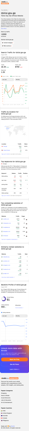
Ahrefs (13, 426)
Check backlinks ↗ (19, 307)
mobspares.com (7, 223)
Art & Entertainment (6, 402)
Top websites (4, 10)
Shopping (3, 393)
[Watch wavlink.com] (26, 220)
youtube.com (6, 261)
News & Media (5, 395)
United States (6, 150)
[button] (5, 330)
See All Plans (14, 364)
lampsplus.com (6, 231)
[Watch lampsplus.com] (26, 232)
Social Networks (5, 398)
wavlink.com (6, 219)
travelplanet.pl (6, 227)
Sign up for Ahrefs (5, 154)
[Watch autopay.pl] (26, 236)
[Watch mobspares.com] (26, 224)
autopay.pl (5, 235)
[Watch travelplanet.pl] (26, 228)
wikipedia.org (6, 256)
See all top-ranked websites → (8, 277)
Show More (3, 28)
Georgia (5, 146)
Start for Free (14, 359)
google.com (6, 273)
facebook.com (6, 269)
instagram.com (6, 265)
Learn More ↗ (14, 369)
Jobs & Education (6, 400)
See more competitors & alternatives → (10, 239)
